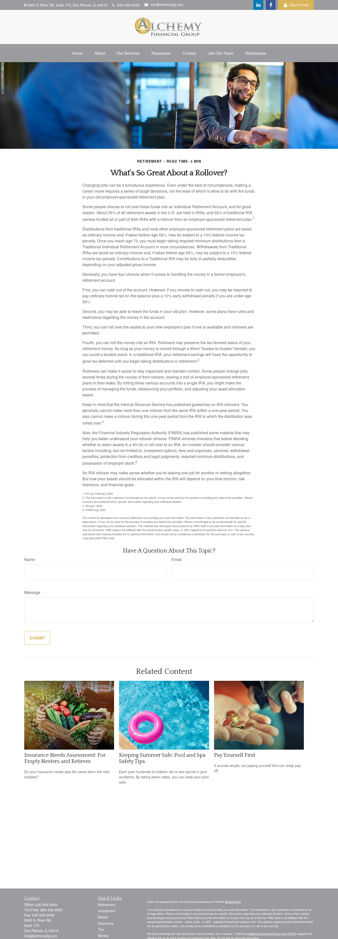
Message (32, 592)
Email (176, 559)
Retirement (106, 904)
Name (29, 559)
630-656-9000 (128, 4)
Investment (106, 910)
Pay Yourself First (234, 755)
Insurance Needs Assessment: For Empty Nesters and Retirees (64, 758)
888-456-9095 (51, 909)
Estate (103, 916)
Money (103, 935)
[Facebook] (271, 5)
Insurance (106, 923)
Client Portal (299, 4)
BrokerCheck (233, 902)
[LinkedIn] (258, 5)
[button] (77, 53)
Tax (101, 929)
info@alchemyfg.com (166, 4)
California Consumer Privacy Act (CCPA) (271, 934)
